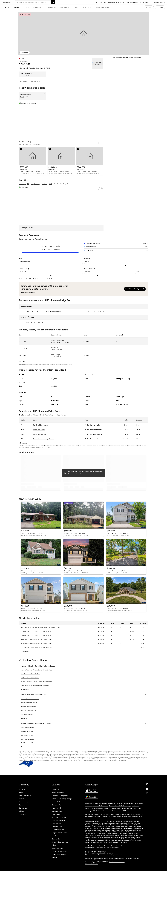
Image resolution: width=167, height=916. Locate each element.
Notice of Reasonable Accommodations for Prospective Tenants (104, 855)
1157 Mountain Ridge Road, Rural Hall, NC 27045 (36, 647)
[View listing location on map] (97, 63)
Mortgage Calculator (59, 817)
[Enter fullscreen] (100, 189)
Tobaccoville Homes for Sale (29, 703)
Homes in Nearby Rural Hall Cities (34, 695)
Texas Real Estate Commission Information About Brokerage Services (105, 846)
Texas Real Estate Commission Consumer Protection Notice (102, 848)
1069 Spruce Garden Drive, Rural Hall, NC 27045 (36, 643)
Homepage (22, 184)
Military (54, 845)
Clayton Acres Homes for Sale (30, 678)
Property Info (37, 7)
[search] (53, 2)
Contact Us (23, 808)
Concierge (55, 789)
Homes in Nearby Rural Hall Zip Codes (36, 723)
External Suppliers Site (59, 851)
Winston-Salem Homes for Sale (30, 699)
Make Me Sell (56, 808)
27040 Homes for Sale (27, 739)
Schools (76, 7)
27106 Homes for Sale (27, 743)
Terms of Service (122, 803)
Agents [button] (145, 2)
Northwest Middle (39, 430)
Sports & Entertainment (60, 842)
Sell (105, 2)
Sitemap (54, 857)
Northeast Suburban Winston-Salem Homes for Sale (36, 685)
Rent (100, 2)
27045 (48, 68)
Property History (51, 7)
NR (22, 439)
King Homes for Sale (27, 714)
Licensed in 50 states (91, 864)
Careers (21, 805)
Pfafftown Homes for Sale (28, 710)
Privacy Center (133, 803)
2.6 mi (138, 430)
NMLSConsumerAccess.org (117, 862)
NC (28, 184)
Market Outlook (57, 802)
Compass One (57, 805)
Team (21, 792)
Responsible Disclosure (100, 806)
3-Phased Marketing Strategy (62, 799)
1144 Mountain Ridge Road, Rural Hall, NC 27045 (36, 635)
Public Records (64, 7)
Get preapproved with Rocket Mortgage (127, 57)
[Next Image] (58, 515)
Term (21, 259)
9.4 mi (138, 439)
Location (26, 7)
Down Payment (89, 269)
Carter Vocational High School (43, 439)
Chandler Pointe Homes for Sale (30, 674)
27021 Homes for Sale (27, 735)
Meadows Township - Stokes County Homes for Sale (36, 682)
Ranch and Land (57, 848)
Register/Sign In (159, 2)
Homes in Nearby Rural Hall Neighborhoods (38, 666)
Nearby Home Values (102, 7)
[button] (83, 33)
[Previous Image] (22, 515)
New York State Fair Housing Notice (95, 851)
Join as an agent (25, 802)
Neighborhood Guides (59, 833)
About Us (22, 789)
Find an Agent (56, 814)
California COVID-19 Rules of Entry (111, 808)
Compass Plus (56, 823)
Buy (95, 2)
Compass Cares (57, 826)
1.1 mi (137, 425)
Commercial (56, 839)
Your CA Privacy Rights (134, 808)
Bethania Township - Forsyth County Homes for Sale (36, 670)
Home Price (23, 269)
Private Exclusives (58, 792)
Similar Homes (87, 7)
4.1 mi (138, 434)
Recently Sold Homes (59, 854)
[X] (147, 793)
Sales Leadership (25, 796)
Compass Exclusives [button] (115, 2)
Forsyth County (35, 184)
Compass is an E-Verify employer (120, 806)
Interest (87, 259)
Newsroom (22, 814)
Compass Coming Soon (60, 796)
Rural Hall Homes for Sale (28, 706)
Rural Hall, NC (40, 68)
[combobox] (33, 2)
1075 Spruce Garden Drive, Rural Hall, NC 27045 (36, 639)
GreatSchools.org (49, 446)
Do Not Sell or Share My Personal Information (100, 803)
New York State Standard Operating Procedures (99, 853)
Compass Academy (58, 820)
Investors (22, 799)
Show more (24, 689)
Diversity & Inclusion (58, 830)
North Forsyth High (39, 434)
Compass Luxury (57, 811)
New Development (58, 836)
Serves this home (96, 425)
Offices (21, 811)
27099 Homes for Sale (27, 727)
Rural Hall (44, 184)
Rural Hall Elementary (40, 425)
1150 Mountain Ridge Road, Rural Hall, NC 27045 (36, 631)
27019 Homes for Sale (27, 731)
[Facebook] (147, 788)
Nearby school (95, 439)
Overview (16, 7)
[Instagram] (147, 784)
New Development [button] (132, 2)
